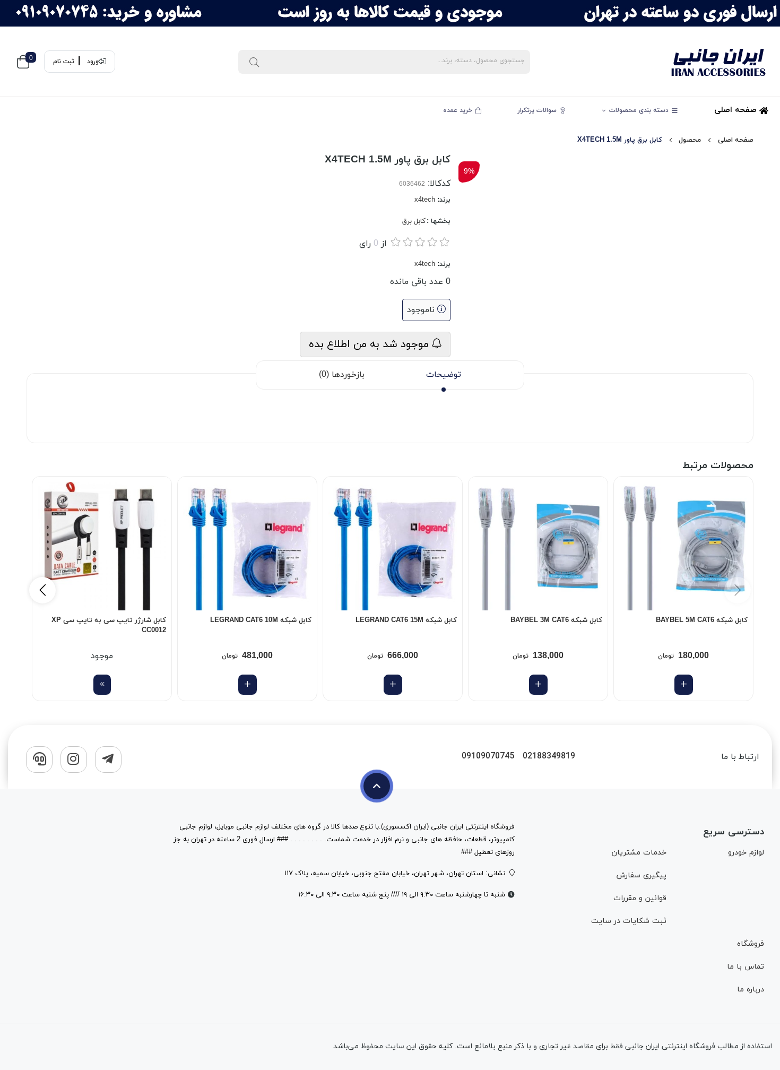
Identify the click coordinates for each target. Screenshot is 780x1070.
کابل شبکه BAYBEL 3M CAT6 (556, 620)
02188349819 (549, 757)
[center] (254, 61)
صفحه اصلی (736, 110)
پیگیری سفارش (641, 875)
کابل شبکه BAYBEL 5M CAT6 (702, 620)
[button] (42, 590)
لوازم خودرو (746, 852)
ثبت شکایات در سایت (628, 921)
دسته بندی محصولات (640, 110)
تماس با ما (745, 966)
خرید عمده (458, 110)
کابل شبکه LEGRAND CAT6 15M (406, 620)
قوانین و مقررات (639, 898)
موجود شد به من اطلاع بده (370, 344)
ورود (93, 61)
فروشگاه (750, 944)
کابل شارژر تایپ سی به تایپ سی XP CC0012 (108, 626)
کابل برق (414, 221)
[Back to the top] (376, 786)
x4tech (424, 200)
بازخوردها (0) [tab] (342, 375)
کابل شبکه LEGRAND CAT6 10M (260, 620)
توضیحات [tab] (443, 375)
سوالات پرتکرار (538, 110)
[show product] (102, 684)
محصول (690, 140)
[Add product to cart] (684, 684)
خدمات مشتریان (639, 852)
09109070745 (488, 757)
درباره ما (750, 989)
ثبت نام (63, 61)
